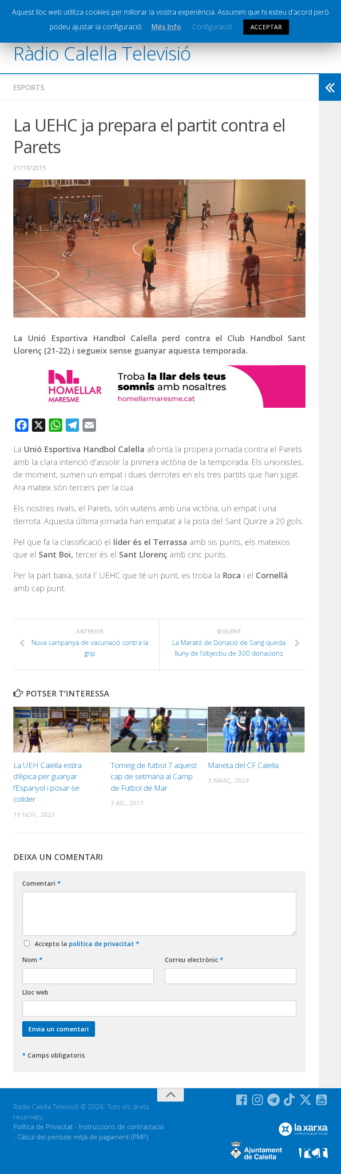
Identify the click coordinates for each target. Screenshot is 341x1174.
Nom (32, 959)
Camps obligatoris (53, 1055)
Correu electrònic (194, 959)
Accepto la (85, 943)
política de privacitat (102, 943)
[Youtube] (321, 1100)
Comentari (41, 883)
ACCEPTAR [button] (266, 27)
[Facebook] (241, 1100)
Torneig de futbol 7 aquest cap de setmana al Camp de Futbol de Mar (154, 776)
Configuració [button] (212, 27)
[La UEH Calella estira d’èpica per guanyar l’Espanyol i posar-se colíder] (61, 729)
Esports (28, 87)
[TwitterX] (305, 1100)
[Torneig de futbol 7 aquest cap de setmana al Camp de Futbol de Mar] (159, 729)
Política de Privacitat (43, 1126)
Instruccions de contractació (121, 1126)
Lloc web (35, 992)
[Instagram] (257, 1100)
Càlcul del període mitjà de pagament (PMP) (82, 1136)
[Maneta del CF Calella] (256, 729)
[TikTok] (289, 1100)
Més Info (166, 27)
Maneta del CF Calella (243, 765)
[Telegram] (273, 1100)
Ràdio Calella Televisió (102, 53)
